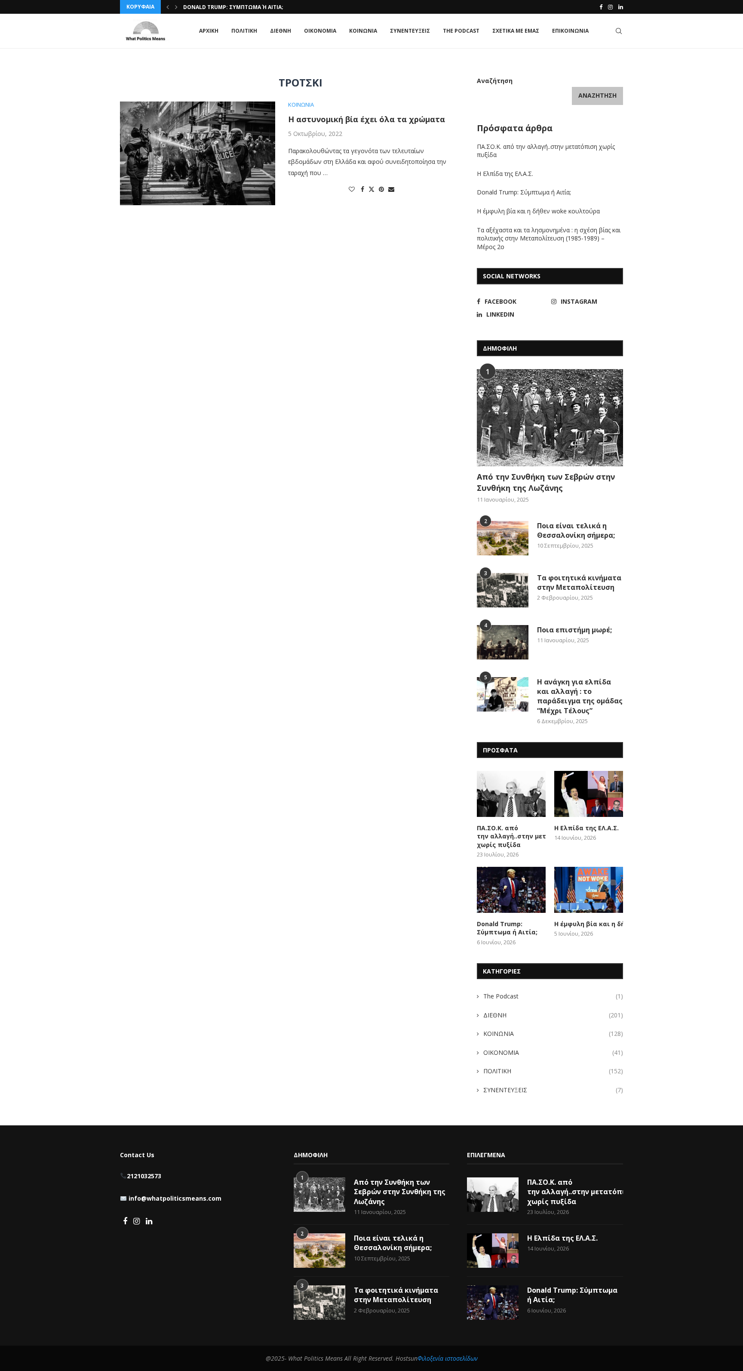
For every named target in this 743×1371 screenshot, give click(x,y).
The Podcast (461, 30)
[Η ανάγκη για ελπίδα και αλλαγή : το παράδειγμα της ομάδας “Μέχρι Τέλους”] (502, 694)
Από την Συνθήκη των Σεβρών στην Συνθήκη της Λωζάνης (546, 482)
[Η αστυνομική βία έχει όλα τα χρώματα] (197, 153)
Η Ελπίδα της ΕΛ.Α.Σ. (505, 173)
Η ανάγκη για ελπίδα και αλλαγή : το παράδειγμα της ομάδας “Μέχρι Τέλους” (580, 696)
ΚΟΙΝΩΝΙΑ (363, 30)
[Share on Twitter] (371, 189)
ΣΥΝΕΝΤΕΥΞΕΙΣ (410, 30)
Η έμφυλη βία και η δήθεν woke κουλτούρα (539, 211)
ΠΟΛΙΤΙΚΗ (244, 30)
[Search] (618, 31)
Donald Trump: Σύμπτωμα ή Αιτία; (233, 7)
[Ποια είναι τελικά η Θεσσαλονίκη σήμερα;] (502, 538)
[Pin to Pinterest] (381, 189)
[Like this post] (352, 189)
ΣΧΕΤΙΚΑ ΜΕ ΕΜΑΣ (515, 30)
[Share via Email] (391, 189)
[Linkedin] (620, 7)
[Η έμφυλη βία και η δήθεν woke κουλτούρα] (588, 890)
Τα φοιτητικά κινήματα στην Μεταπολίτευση (579, 582)
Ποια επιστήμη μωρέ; (575, 630)
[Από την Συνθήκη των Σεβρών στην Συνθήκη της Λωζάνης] (550, 418)
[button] (167, 7)
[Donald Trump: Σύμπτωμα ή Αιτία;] (511, 890)
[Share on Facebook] (362, 189)
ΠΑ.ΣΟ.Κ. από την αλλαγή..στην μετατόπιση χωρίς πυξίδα (511, 836)
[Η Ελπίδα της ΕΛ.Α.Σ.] (588, 794)
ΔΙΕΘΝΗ (280, 30)
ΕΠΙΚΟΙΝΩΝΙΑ (570, 30)
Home (127, 64)
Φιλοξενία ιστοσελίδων (448, 1358)
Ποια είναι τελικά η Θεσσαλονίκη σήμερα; (576, 530)
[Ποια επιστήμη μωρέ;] (502, 642)
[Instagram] (610, 7)
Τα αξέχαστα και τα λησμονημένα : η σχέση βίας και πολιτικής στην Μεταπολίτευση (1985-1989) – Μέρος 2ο (548, 238)
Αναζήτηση (495, 81)
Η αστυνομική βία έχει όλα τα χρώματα (366, 119)
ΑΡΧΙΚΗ (208, 30)
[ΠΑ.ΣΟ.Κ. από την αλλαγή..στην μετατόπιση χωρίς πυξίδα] (511, 794)
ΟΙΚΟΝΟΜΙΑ (320, 30)
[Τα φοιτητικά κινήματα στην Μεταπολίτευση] (502, 590)
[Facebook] (600, 7)
